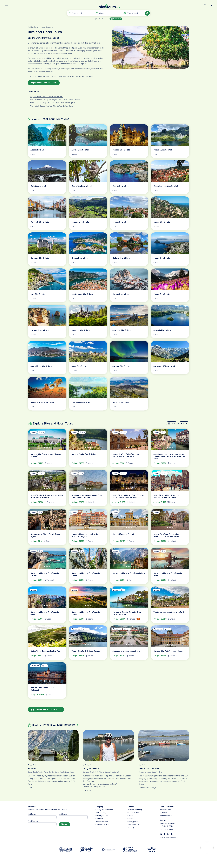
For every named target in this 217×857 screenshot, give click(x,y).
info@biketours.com (167, 823)
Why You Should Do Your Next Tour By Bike (46, 96)
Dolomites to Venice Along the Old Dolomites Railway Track (51, 772)
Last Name (63, 814)
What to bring (101, 812)
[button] (7, 4)
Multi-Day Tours (33, 27)
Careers (130, 815)
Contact (130, 818)
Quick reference (165, 809)
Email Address (33, 821)
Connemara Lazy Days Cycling (150, 772)
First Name (32, 814)
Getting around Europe (104, 809)
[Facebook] (164, 834)
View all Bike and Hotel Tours (48, 709)
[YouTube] (161, 834)
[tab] (44, 447)
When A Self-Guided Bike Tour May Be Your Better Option (52, 106)
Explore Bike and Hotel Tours (43, 82)
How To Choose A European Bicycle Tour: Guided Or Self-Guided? (55, 99)
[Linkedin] (172, 834)
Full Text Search (101, 19)
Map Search (117, 19)
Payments (163, 812)
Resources (100, 818)
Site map (130, 827)
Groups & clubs (133, 812)
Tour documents (166, 815)
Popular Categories (47, 27)
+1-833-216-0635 (166, 829)
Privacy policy (132, 821)
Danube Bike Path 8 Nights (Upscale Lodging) (101, 772)
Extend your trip (102, 815)
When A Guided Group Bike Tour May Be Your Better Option (52, 103)
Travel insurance (102, 821)
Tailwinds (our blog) (134, 809)
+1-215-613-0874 (166, 826)
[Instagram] (168, 834)
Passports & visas (102, 824)
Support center (133, 824)
